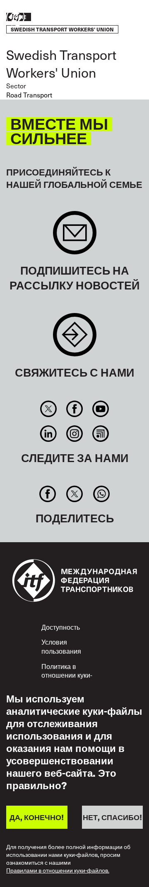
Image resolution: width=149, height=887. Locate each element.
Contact (74, 339)
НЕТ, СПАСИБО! (112, 817)
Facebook (74, 409)
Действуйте (118, 17)
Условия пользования (61, 646)
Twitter (48, 409)
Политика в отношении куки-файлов (66, 675)
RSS (101, 433)
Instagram (74, 433)
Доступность (60, 627)
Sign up (74, 237)
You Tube (101, 409)
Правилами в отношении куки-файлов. (57, 871)
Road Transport (29, 95)
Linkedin (48, 433)
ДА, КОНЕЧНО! (37, 817)
